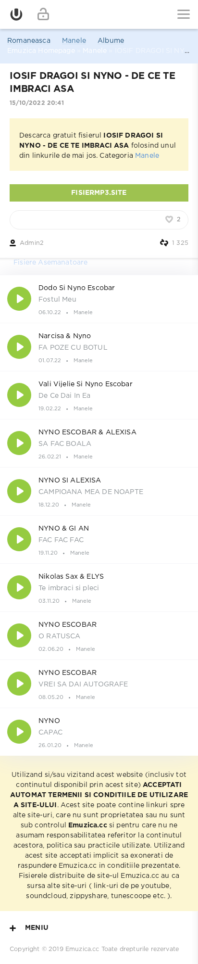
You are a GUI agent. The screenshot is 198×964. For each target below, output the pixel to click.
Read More (99, 299)
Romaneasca (28, 41)
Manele (74, 41)
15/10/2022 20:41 (37, 103)
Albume (111, 41)
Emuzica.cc (82, 949)
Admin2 (32, 243)
